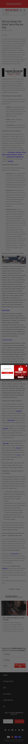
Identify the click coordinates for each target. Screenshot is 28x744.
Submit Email (7, 372)
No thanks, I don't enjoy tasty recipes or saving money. (7, 375)
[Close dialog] (26, 366)
